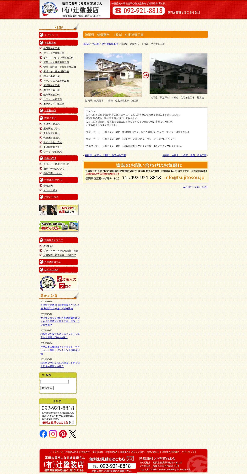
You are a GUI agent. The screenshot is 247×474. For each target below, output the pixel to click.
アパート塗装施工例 (53, 53)
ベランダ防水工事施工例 (56, 80)
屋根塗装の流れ (51, 128)
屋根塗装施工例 (51, 85)
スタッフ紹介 (50, 190)
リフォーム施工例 (52, 99)
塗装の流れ (97, 452)
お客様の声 (50, 110)
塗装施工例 (50, 42)
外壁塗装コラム (52, 262)
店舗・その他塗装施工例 (56, 62)
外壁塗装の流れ (51, 124)
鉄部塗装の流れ (51, 138)
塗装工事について (52, 173)
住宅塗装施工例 (51, 48)
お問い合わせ (51, 197)
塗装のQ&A (50, 158)
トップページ (51, 35)
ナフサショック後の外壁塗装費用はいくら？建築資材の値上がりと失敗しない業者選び (60, 321)
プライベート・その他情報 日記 (60, 250)
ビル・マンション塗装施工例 (58, 57)
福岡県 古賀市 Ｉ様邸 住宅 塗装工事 (184, 155)
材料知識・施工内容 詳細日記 (59, 255)
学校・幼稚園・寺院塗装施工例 (59, 67)
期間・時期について (53, 168)
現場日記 (48, 246)
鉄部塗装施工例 (51, 94)
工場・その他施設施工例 (56, 71)
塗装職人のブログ (53, 240)
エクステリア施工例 (53, 104)
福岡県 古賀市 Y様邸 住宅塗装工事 (105, 155)
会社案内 (48, 185)
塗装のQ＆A (111, 452)
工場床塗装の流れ (52, 147)
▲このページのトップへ (195, 187)
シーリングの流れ (52, 151)
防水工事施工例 (51, 76)
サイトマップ (51, 269)
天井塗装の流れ (51, 133)
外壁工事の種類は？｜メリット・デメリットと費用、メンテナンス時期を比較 (60, 350)
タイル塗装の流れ (52, 142)
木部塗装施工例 (51, 90)
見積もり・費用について (56, 164)
